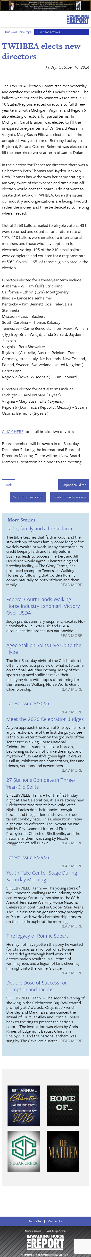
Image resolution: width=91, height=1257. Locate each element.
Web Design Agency (56, 1231)
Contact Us (55, 1221)
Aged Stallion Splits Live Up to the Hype (43, 648)
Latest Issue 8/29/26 (28, 857)
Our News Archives (48, 32)
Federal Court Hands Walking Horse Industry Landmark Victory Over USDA (43, 605)
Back (8, 484)
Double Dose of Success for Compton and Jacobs (36, 986)
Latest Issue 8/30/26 (28, 703)
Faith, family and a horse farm (39, 528)
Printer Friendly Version (70, 497)
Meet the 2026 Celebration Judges (45, 719)
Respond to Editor (74, 484)
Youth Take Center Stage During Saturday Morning (41, 876)
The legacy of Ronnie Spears (37, 935)
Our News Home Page (18, 32)
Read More (71, 585)
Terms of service (33, 1231)
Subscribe (35, 1221)
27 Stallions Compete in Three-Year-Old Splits (40, 783)
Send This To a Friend (27, 497)
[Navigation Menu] (3, 18)
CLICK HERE (13, 431)
